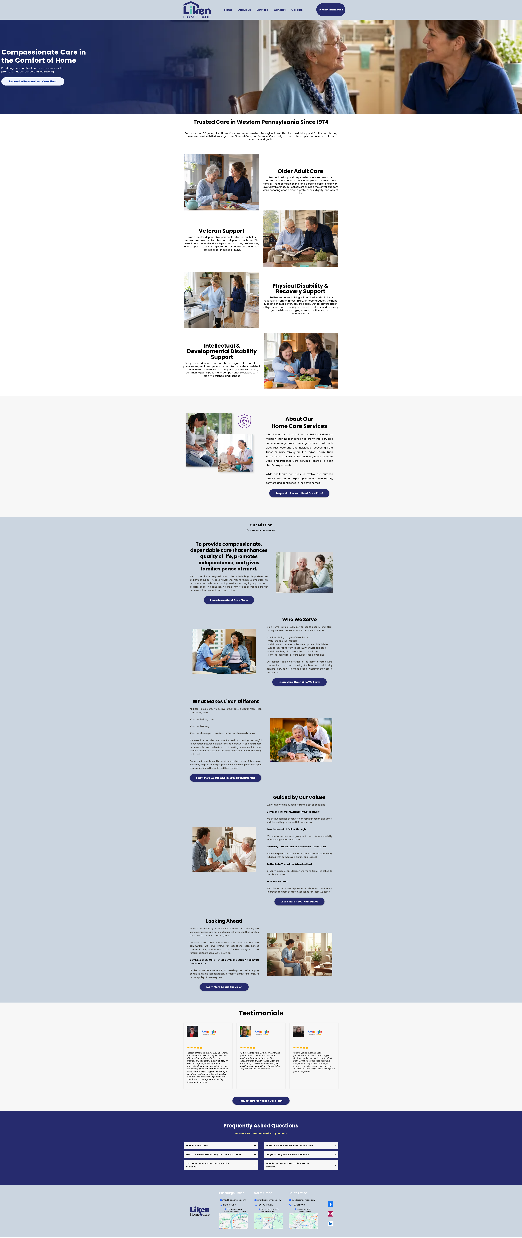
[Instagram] (330, 1214)
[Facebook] (330, 1204)
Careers (297, 10)
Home (228, 10)
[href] (233, 1221)
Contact (280, 10)
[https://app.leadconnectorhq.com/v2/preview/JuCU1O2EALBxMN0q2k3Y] (202, 1211)
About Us (244, 10)
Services (262, 10)
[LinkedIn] (330, 1223)
